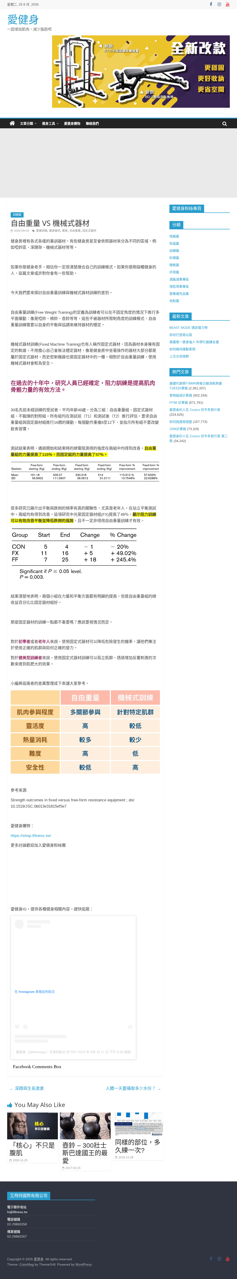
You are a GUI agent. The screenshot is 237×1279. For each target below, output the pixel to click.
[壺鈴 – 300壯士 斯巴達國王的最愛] (85, 1115)
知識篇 (174, 243)
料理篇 (174, 258)
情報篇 (174, 236)
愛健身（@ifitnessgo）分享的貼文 (40, 1052)
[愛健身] (12, 123)
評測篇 (174, 272)
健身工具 (48, 123)
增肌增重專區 (179, 286)
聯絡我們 (92, 123)
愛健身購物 (72, 123)
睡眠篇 (174, 265)
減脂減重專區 (179, 279)
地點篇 (174, 301)
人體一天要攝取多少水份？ (133, 1088)
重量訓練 (41, 230)
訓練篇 (17, 214)
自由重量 (75, 230)
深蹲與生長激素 (26, 1088)
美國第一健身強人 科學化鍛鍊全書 (194, 342)
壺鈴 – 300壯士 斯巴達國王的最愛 (85, 1153)
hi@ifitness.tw (17, 1212)
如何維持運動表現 (182, 349)
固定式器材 (89, 230)
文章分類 (26, 123)
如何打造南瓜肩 (180, 335)
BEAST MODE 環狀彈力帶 (188, 327)
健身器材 (54, 230)
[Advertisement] (118, 163)
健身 (65, 230)
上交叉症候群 (179, 356)
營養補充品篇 (179, 293)
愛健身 (23, 20)
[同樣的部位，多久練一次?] (138, 1115)
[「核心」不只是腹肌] (32, 1115)
